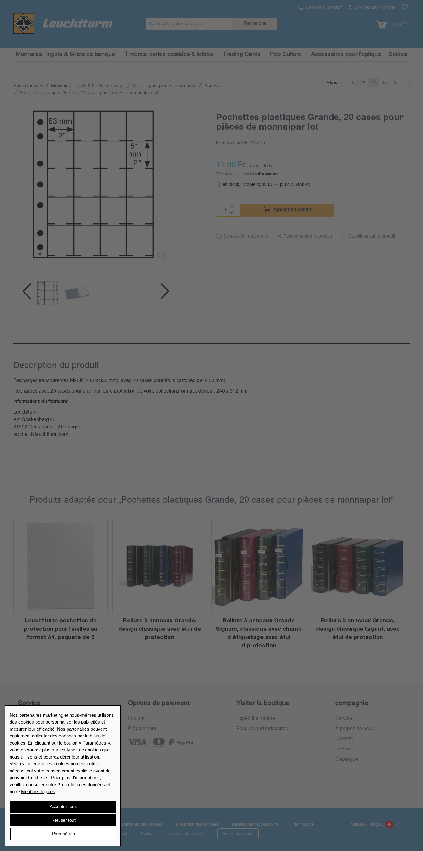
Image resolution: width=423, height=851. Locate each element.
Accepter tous (63, 806)
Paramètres (63, 833)
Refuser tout (63, 820)
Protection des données (81, 784)
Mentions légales (38, 791)
